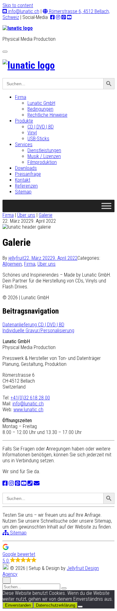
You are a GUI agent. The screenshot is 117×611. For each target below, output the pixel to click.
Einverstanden (18, 605)
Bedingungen (40, 109)
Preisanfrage (28, 174)
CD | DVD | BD (40, 127)
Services (23, 144)
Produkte (24, 121)
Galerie (45, 215)
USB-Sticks (38, 139)
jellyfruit (16, 258)
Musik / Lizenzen (44, 156)
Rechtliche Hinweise (47, 115)
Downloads (26, 168)
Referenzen (26, 186)
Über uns (26, 215)
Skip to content (17, 5)
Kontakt (22, 180)
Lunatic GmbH (41, 103)
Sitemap (23, 192)
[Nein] (80, 607)
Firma (20, 97)
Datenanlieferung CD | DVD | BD (33, 325)
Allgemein (12, 264)
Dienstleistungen (44, 150)
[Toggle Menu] (106, 206)
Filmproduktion (42, 162)
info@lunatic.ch (23, 11)
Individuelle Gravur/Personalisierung (38, 330)
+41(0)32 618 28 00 (30, 398)
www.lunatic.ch (28, 410)
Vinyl (32, 133)
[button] (58, 554)
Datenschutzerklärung (55, 605)
